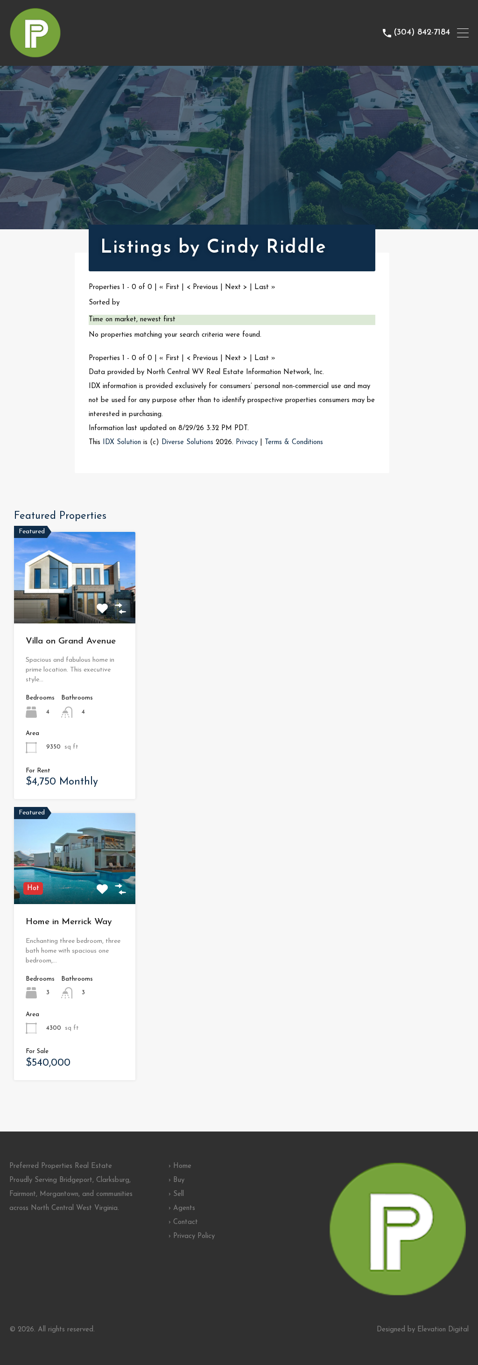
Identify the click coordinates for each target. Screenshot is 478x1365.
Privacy (247, 442)
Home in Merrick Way (69, 922)
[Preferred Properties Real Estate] (35, 54)
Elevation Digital (443, 1329)
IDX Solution (122, 442)
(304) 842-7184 (422, 32)
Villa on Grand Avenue (71, 641)
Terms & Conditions (294, 442)
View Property (75, 604)
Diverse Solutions (187, 442)
